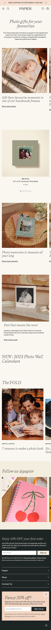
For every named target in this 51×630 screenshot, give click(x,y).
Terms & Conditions (29, 558)
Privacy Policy (41, 558)
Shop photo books (9, 106)
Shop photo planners (10, 261)
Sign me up (38, 609)
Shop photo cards (10, 339)
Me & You (25, 178)
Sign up (43, 552)
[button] (46, 594)
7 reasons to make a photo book (22, 448)
